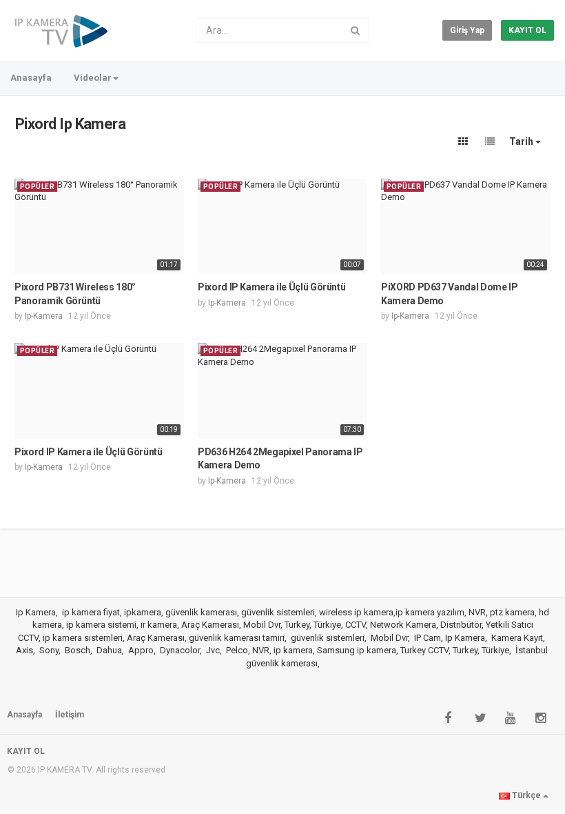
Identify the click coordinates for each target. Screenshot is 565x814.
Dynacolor (180, 650)
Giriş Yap (467, 30)
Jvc (213, 650)
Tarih (522, 141)
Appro (141, 650)
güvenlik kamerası (282, 663)
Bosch (77, 650)
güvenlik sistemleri (327, 638)
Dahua (109, 650)
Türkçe (526, 795)
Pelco (237, 650)
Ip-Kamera (44, 316)
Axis (24, 650)
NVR (260, 650)
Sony (49, 650)
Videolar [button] (93, 77)
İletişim (69, 714)
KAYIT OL (527, 30)
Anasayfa (31, 77)
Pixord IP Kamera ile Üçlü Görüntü (271, 286)
